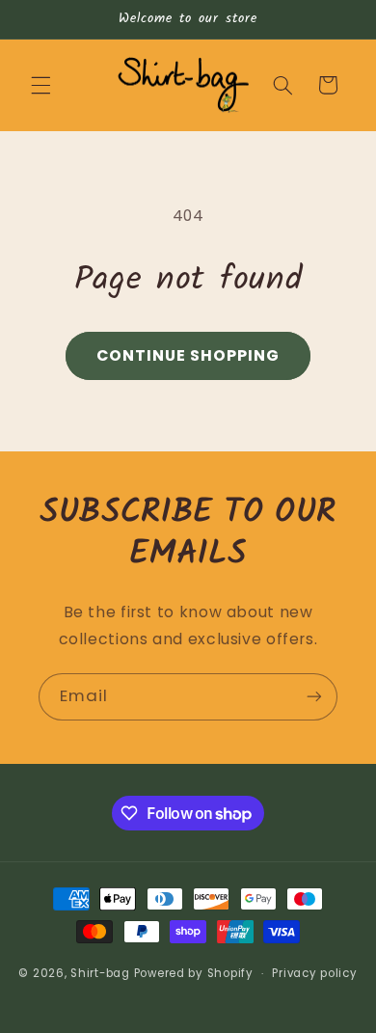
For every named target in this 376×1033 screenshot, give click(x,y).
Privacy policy (314, 973)
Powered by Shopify (194, 973)
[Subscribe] (314, 696)
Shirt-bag (100, 973)
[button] (40, 85)
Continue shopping (188, 355)
